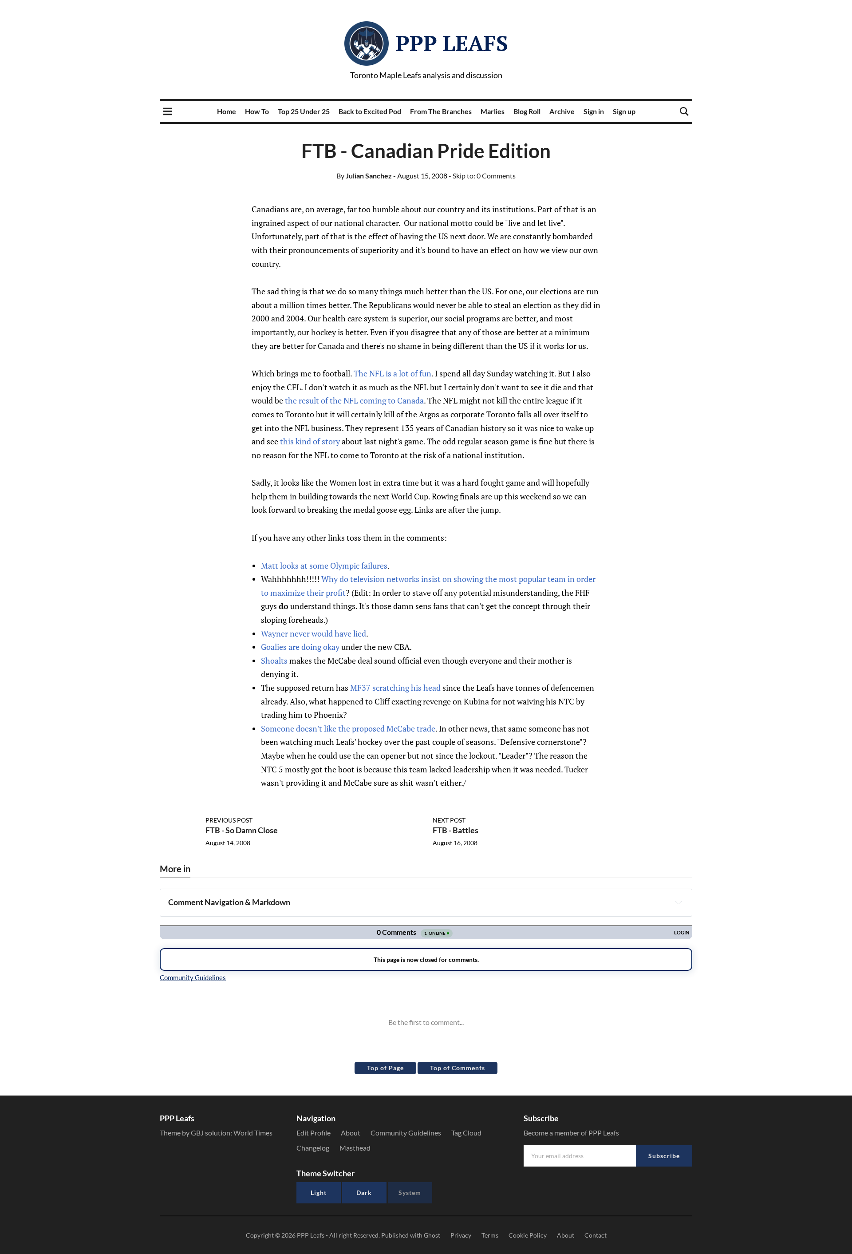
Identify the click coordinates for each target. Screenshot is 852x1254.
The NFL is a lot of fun (392, 373)
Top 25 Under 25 (304, 111)
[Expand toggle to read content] (678, 902)
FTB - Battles (455, 830)
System (409, 1192)
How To (257, 111)
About (350, 1132)
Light (319, 1192)
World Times (252, 1132)
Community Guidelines (406, 1132)
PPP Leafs (452, 43)
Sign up (624, 111)
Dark (364, 1192)
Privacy (460, 1235)
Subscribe (664, 1155)
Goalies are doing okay (300, 646)
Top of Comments (457, 1068)
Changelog (312, 1147)
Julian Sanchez (364, 175)
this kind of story (310, 441)
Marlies (493, 111)
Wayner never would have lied (313, 633)
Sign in (594, 111)
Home (226, 111)
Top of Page (385, 1068)
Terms (489, 1235)
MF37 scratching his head (395, 687)
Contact (595, 1235)
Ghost (432, 1235)
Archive (562, 111)
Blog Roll (526, 111)
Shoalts (274, 660)
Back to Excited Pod (370, 111)
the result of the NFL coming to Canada (354, 400)
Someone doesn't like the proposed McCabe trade (348, 728)
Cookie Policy (528, 1235)
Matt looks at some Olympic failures (324, 565)
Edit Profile (313, 1132)
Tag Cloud (466, 1132)
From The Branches (441, 111)
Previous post (228, 820)
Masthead (355, 1147)
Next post (449, 820)
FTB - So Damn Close (241, 830)
